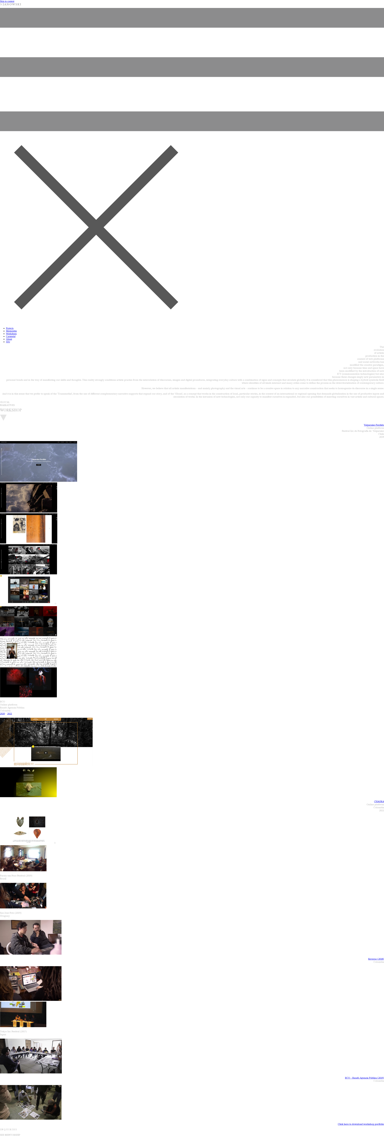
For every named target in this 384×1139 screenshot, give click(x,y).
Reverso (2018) (376, 959)
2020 (2, 714)
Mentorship (11, 331)
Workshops (11, 333)
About (9, 339)
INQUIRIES (8, 1129)
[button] (192, 166)
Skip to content (7, 1)
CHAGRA (379, 801)
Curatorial (10, 336)
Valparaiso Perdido (374, 425)
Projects (10, 328)
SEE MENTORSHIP (10, 1135)
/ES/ (8, 341)
